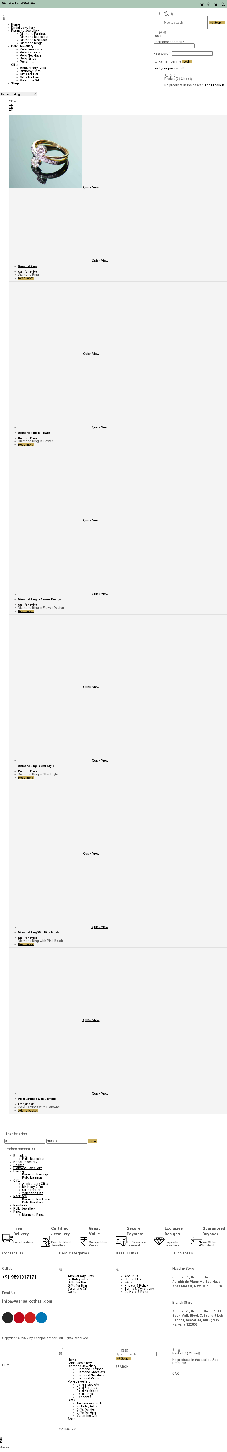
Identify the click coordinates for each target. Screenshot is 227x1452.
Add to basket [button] (28, 1110)
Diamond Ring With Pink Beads (38, 932)
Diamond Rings (31, 43)
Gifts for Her (29, 74)
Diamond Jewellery (25, 30)
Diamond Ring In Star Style (36, 766)
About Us (131, 1276)
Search (218, 22)
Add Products (214, 85)
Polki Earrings (30, 52)
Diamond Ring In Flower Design (39, 599)
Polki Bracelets (31, 49)
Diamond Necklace (34, 40)
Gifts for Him (29, 77)
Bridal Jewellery (23, 27)
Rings (17, 1211)
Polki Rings (28, 58)
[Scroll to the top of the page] (1, 1434)
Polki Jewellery (22, 46)
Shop (15, 83)
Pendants (27, 61)
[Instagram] (7, 1317)
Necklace (20, 1196)
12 (11, 104)
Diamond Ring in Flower (34, 432)
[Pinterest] (19, 1317)
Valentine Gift (30, 80)
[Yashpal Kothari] (113, 31)
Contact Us (133, 1279)
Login (187, 61)
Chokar (18, 1165)
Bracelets (20, 1155)
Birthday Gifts (30, 71)
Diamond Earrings (33, 33)
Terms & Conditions (139, 1288)
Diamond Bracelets (34, 37)
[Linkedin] (41, 1317)
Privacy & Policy (136, 1285)
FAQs (128, 1282)
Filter (93, 1141)
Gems (72, 1291)
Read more (26, 278)
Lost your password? (169, 68)
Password (162, 53)
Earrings (19, 1171)
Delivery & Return (138, 1291)
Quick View (91, 187)
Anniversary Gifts (33, 68)
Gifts (14, 65)
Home (15, 24)
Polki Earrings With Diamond (37, 1098)
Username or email (169, 42)
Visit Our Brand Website (18, 3)
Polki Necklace (30, 55)
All (11, 110)
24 (11, 107)
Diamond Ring (27, 266)
